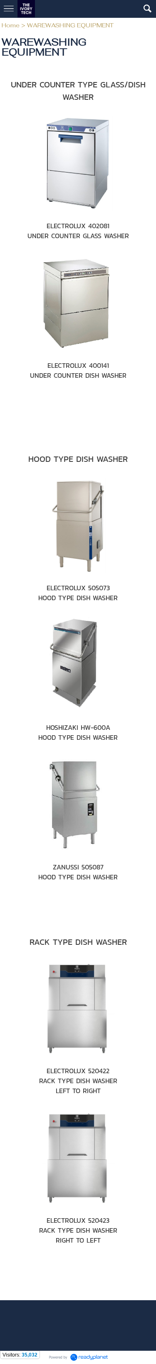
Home (11, 25)
